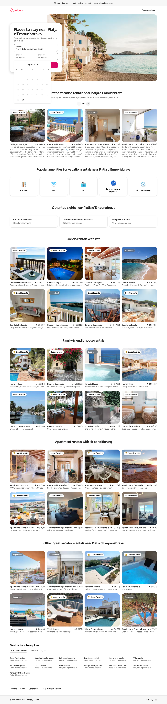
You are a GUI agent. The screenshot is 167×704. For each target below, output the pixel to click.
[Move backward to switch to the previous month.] (18, 64)
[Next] (88, 104)
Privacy (30, 700)
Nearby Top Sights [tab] (38, 650)
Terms (37, 700)
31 (23, 100)
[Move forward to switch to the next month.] (46, 64)
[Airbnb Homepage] (16, 10)
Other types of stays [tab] (18, 650)
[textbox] (25, 57)
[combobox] (36, 49)
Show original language (103, 3)
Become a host (149, 10)
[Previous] (79, 104)
